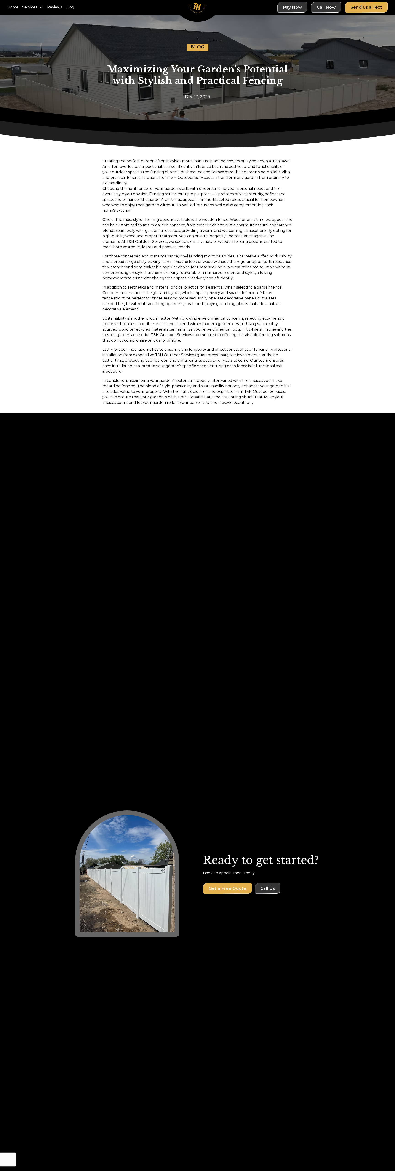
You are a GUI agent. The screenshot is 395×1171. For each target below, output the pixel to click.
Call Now (326, 7)
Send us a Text (366, 7)
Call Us (267, 888)
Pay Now (292, 7)
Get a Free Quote (227, 888)
